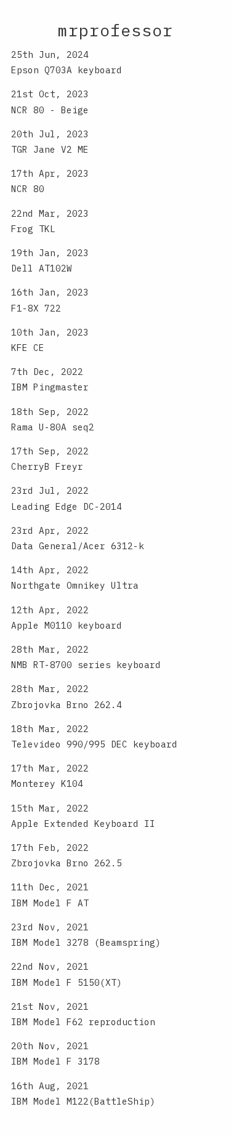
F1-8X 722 (36, 308)
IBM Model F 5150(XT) (66, 982)
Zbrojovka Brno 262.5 (66, 863)
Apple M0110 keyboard (66, 625)
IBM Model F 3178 (55, 1061)
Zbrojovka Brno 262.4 (66, 705)
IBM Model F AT (50, 903)
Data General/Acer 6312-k (77, 546)
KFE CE (27, 347)
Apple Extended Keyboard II (83, 823)
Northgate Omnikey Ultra (75, 585)
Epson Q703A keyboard (66, 70)
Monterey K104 (47, 783)
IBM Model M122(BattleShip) (83, 1101)
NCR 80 (27, 189)
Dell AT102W (41, 268)
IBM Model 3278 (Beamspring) (86, 942)
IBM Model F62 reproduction (83, 1022)
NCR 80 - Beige (50, 110)
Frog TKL (33, 229)
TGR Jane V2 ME (50, 149)
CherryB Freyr (47, 466)
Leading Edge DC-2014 (66, 506)
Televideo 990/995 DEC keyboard (94, 744)
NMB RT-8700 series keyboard (86, 665)
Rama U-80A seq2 (52, 427)
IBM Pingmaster (50, 387)
